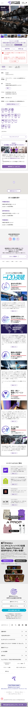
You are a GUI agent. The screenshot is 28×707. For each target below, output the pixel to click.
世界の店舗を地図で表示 (14, 610)
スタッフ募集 (20, 663)
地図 (8, 88)
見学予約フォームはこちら (14, 166)
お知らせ (3, 655)
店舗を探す (3, 631)
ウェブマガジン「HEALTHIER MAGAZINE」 (11, 659)
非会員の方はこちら (20, 561)
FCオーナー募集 (7, 667)
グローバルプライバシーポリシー (14, 693)
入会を (24, 3)
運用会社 (7, 671)
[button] (1, 20)
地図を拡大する (13, 191)
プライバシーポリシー (19, 692)
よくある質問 (4, 651)
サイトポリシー (9, 692)
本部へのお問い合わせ (21, 667)
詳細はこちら (18, 563)
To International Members (7, 663)
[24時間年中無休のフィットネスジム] (14, 2)
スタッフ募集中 (13, 256)
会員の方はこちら (7, 561)
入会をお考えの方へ (5, 635)
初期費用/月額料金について (13, 104)
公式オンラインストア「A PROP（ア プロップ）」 (12, 643)
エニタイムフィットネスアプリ (8, 639)
